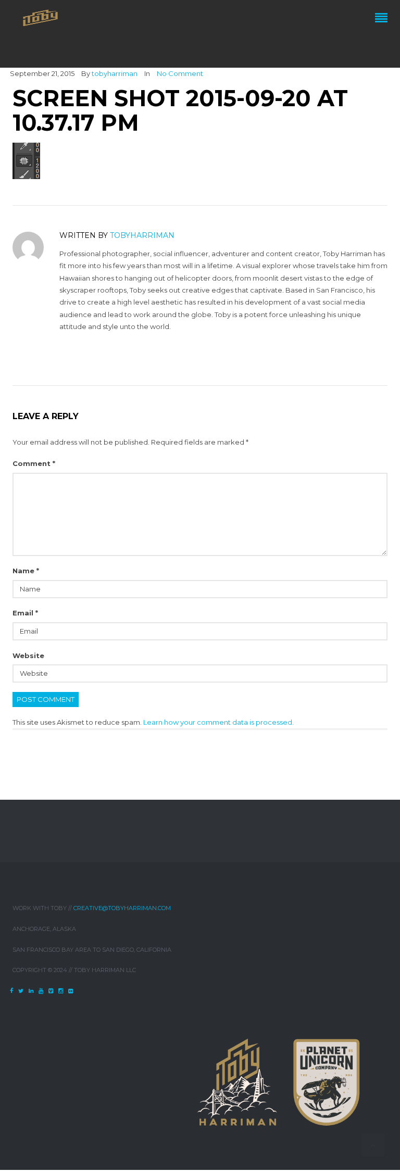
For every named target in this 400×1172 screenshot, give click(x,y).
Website (28, 655)
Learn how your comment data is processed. (218, 722)
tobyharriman (115, 73)
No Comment (180, 73)
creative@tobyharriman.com (122, 908)
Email (25, 613)
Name (25, 570)
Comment (33, 463)
